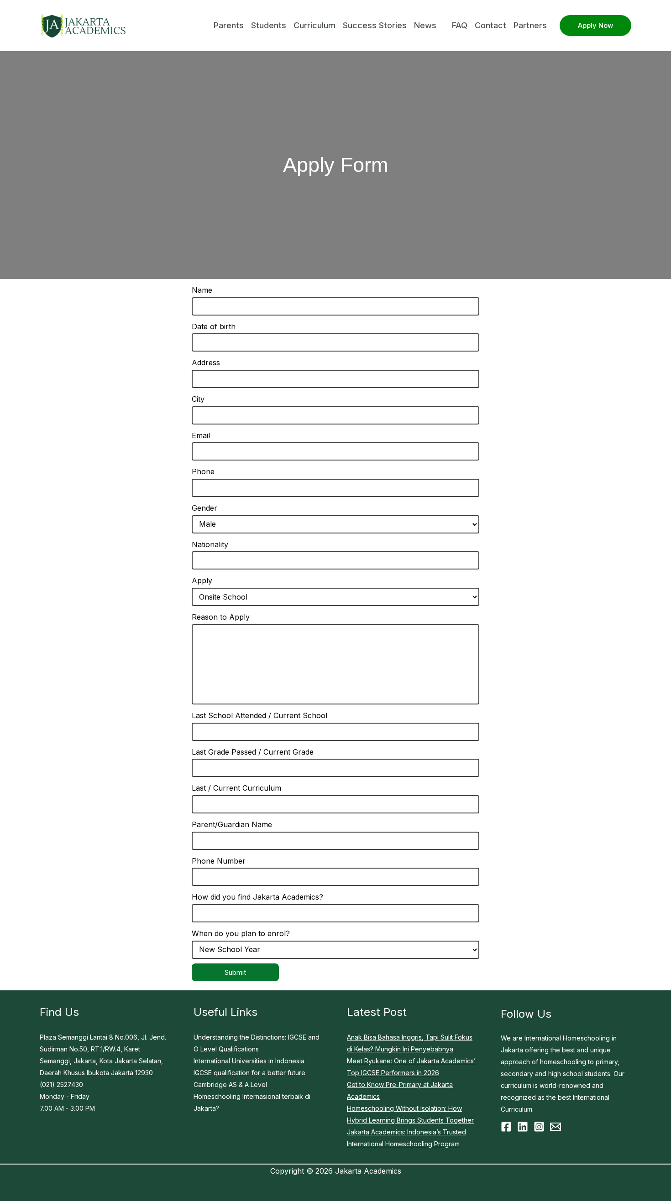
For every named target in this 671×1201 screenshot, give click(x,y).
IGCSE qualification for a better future (249, 1073)
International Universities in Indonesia (249, 1061)
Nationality (210, 544)
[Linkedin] (522, 1126)
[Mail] (555, 1126)
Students (268, 25)
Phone (203, 471)
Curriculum (315, 25)
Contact (490, 25)
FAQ (459, 25)
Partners (530, 25)
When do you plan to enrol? (241, 933)
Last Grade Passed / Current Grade (253, 751)
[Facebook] (506, 1126)
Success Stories (375, 25)
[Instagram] (539, 1126)
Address (206, 362)
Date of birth (214, 326)
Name (202, 290)
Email (201, 435)
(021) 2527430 (61, 1084)
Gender (204, 507)
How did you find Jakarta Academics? (257, 896)
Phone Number (219, 860)
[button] (595, 25)
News (425, 25)
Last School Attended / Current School (259, 715)
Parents (229, 25)
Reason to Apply (221, 616)
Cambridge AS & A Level (230, 1084)
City (198, 399)
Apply (202, 580)
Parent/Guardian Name (232, 824)
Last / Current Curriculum (236, 787)
